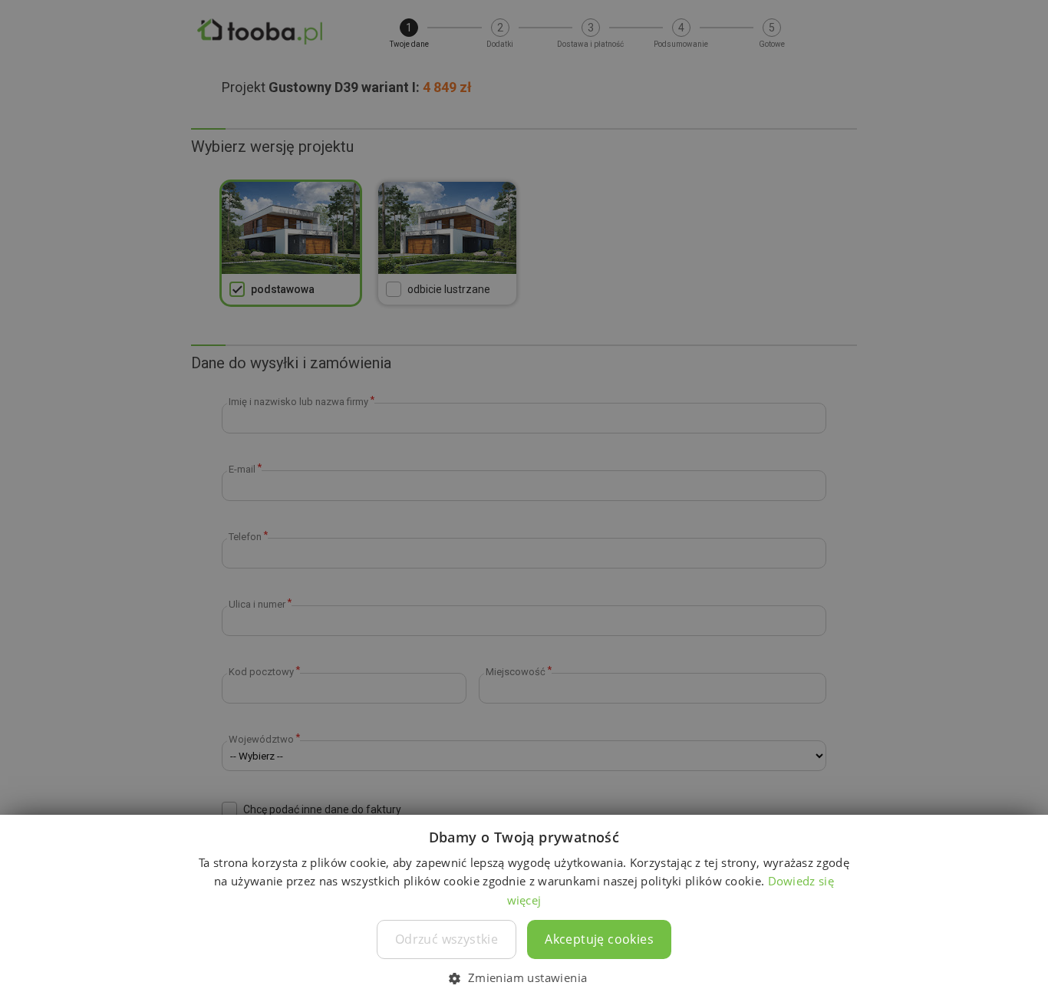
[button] (523, 977)
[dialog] (524, 501)
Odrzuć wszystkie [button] (446, 939)
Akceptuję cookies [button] (599, 939)
